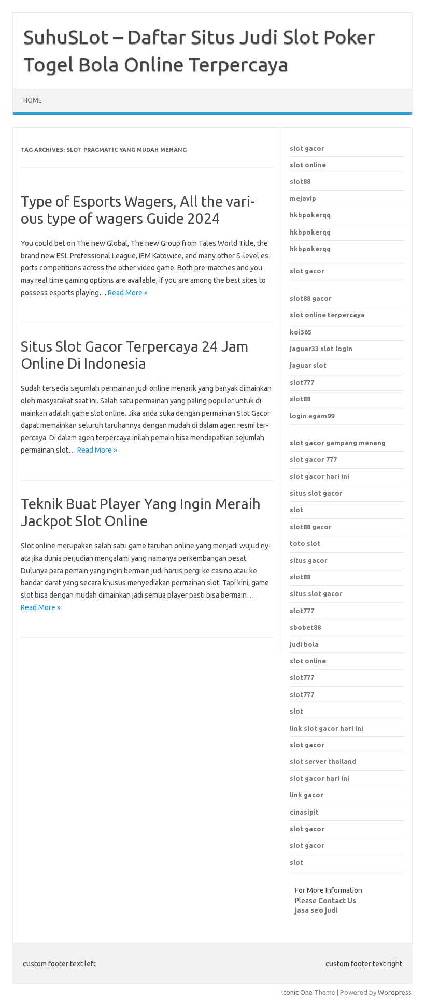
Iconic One (297, 992)
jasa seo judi (316, 910)
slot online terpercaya (327, 314)
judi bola (304, 644)
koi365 (300, 332)
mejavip (303, 198)
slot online (308, 164)
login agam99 (312, 415)
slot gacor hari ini (319, 476)
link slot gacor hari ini (326, 728)
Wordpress (395, 992)
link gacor (306, 795)
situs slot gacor (316, 493)
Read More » (128, 292)
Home (32, 100)
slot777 (302, 382)
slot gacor (307, 148)
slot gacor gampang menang (338, 442)
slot (296, 509)
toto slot (305, 543)
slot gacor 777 (313, 459)
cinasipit (304, 812)
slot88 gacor (311, 298)
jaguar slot (308, 365)
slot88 (300, 181)
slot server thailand (323, 761)
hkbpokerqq (310, 215)
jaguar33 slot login (321, 348)
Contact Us (337, 900)
